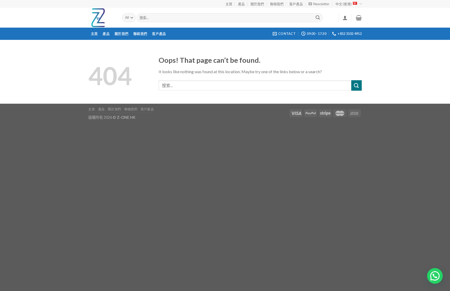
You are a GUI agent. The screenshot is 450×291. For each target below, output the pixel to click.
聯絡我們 (277, 4)
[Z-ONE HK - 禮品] (101, 18)
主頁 (229, 4)
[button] (435, 276)
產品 (241, 4)
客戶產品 (296, 4)
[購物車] (359, 17)
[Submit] (318, 17)
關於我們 (257, 4)
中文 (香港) (343, 4)
